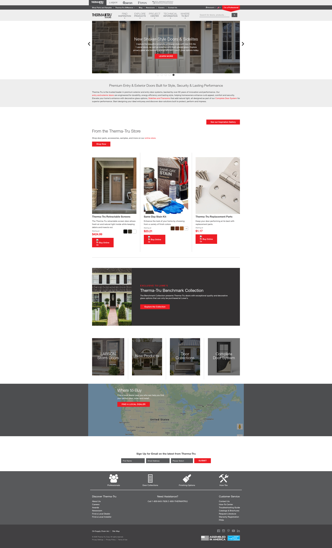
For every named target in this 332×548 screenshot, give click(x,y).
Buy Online (104, 242)
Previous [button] (89, 44)
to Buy (185, 14)
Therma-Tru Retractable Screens (111, 216)
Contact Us (172, 7)
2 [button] (162, 75)
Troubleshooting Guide (229, 507)
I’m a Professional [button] (231, 7)
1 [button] (158, 75)
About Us (96, 501)
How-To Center (226, 504)
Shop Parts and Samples (102, 7)
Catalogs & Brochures (229, 510)
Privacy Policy (111, 540)
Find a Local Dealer (134, 404)
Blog (140, 7)
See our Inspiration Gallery (223, 122)
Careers (161, 7)
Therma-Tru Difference (125, 7)
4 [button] (170, 75)
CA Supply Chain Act (100, 531)
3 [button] (166, 75)
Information (170, 14)
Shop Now (101, 144)
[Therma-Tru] (104, 16)
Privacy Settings (97, 540)
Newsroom (150, 7)
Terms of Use (122, 540)
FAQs (221, 520)
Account (211, 7)
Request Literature (227, 513)
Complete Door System (226, 98)
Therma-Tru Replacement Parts (214, 216)
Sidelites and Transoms (159, 98)
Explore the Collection (154, 306)
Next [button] (243, 44)
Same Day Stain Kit (155, 216)
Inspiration (124, 14)
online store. (150, 138)
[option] (166, 47)
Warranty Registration (229, 516)
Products (140, 14)
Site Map (116, 531)
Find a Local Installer (101, 516)
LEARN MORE (166, 50)
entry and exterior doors (103, 95)
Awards (95, 507)
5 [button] (173, 75)
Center (154, 14)
